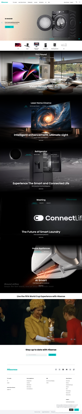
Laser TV (9, 389)
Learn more (41, 92)
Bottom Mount (54, 154)
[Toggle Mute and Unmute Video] (75, 339)
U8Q (39, 57)
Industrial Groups (69, 384)
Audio (8, 382)
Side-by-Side (37, 154)
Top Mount (45, 154)
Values (67, 386)
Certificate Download (70, 401)
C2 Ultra (44, 106)
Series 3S (48, 203)
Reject (71, 409)
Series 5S (41, 203)
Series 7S (34, 203)
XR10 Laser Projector (53, 106)
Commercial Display (50, 380)
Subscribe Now (52, 354)
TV (7, 380)
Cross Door (28, 154)
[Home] (4, 2)
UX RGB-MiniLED (32, 57)
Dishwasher (29, 384)
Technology (68, 390)
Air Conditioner (37, 251)
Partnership (68, 394)
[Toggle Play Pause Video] (71, 339)
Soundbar (52, 57)
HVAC (47, 382)
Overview (68, 380)
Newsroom (68, 392)
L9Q (26, 106)
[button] (80, 22)
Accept (76, 409)
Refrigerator (29, 380)
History (67, 382)
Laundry (28, 382)
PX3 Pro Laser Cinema (34, 106)
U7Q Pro (45, 57)
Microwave (46, 251)
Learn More (10, 27)
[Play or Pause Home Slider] (79, 38)
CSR (66, 388)
